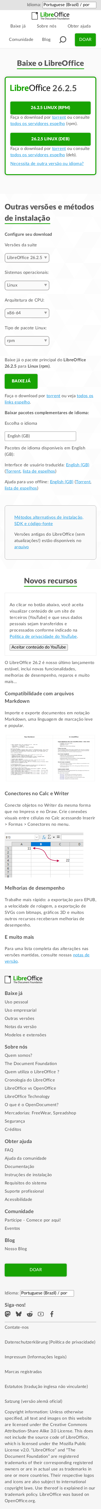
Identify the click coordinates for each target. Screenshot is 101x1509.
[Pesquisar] (62, 39)
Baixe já (18, 26)
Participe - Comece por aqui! (33, 1220)
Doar (85, 40)
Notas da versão (20, 1027)
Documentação (19, 1167)
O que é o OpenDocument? (31, 1105)
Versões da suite (21, 245)
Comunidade (21, 40)
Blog (46, 40)
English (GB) (77, 465)
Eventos (12, 1228)
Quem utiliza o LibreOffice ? (32, 1072)
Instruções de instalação (28, 1175)
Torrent (13, 471)
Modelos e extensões (26, 1035)
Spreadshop (64, 1113)
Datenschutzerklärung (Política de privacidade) (50, 1342)
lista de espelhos (39, 471)
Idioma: (34, 5)
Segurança (15, 1121)
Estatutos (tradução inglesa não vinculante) (46, 1387)
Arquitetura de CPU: (25, 300)
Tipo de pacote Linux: (26, 328)
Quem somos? (18, 1055)
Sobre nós (47, 26)
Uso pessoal (16, 1002)
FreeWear (41, 1113)
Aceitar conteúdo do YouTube (39, 647)
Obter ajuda (79, 26)
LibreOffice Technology (27, 1097)
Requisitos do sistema (26, 1183)
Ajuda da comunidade (26, 1158)
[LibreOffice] (50, 16)
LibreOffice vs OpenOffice (30, 1088)
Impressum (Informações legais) (35, 1357)
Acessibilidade (18, 1200)
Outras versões (20, 1019)
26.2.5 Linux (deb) (50, 139)
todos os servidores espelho (37, 124)
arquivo (21, 547)
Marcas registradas (23, 1372)
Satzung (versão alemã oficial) (33, 1401)
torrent (59, 117)
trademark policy (21, 1495)
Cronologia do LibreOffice (30, 1080)
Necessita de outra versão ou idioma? (47, 164)
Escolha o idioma (21, 423)
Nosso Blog (16, 1249)
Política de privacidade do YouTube (43, 637)
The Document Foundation (31, 1064)
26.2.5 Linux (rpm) (50, 108)
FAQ (9, 1150)
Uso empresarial (20, 1010)
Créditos (13, 1130)
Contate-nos (17, 1327)
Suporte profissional (24, 1191)
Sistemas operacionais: (27, 273)
